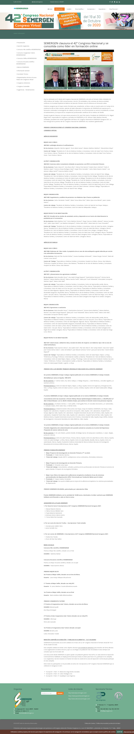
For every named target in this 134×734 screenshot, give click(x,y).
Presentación (21, 42)
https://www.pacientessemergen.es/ (79, 696)
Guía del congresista (23, 46)
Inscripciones (91, 9)
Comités (69, 9)
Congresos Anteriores (23, 83)
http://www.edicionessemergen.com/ (79, 699)
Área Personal (113, 9)
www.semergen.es (37, 2)
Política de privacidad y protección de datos (108, 723)
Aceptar (60, 693)
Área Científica (79, 9)
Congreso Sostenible (23, 86)
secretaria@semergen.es (26, 713)
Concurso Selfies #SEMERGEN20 (27, 58)
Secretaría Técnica (22, 74)
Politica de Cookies (90, 723)
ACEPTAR (119, 732)
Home (50, 9)
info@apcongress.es (106, 711)
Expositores (102, 9)
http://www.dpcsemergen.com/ (77, 693)
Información (59, 9)
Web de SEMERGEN (23, 67)
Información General (23, 71)
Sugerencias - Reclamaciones (25, 90)
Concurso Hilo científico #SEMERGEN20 (29, 49)
